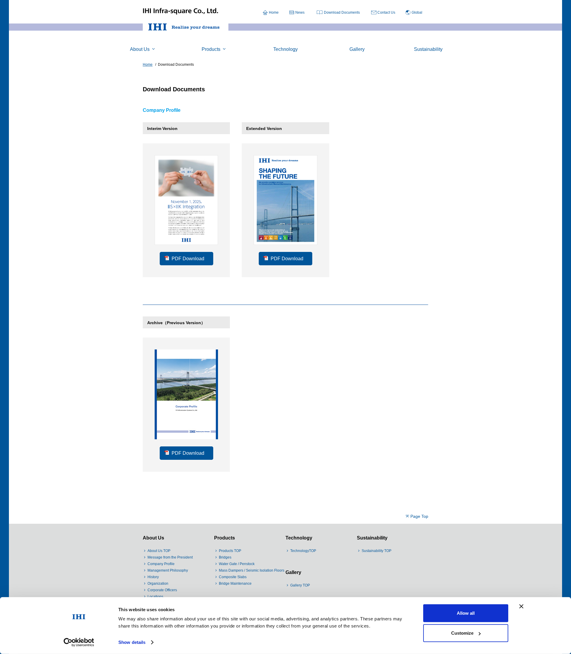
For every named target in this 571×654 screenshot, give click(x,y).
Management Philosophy (168, 570)
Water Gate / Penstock (237, 564)
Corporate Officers (162, 590)
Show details (131, 642)
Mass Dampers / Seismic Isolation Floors (251, 570)
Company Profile (161, 564)
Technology (299, 537)
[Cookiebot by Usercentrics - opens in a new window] (79, 642)
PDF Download (188, 258)
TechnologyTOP (303, 551)
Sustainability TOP (376, 551)
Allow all (466, 613)
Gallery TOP (300, 585)
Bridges (225, 557)
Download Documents (342, 12)
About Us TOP (159, 551)
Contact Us (386, 12)
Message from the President (170, 557)
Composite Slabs (233, 577)
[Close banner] (521, 606)
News (300, 12)
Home (274, 12)
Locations (155, 597)
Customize (462, 633)
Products (224, 537)
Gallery (293, 572)
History (153, 577)
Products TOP (230, 551)
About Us (153, 537)
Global (417, 12)
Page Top (419, 516)
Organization (158, 583)
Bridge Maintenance (235, 583)
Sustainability (372, 537)
